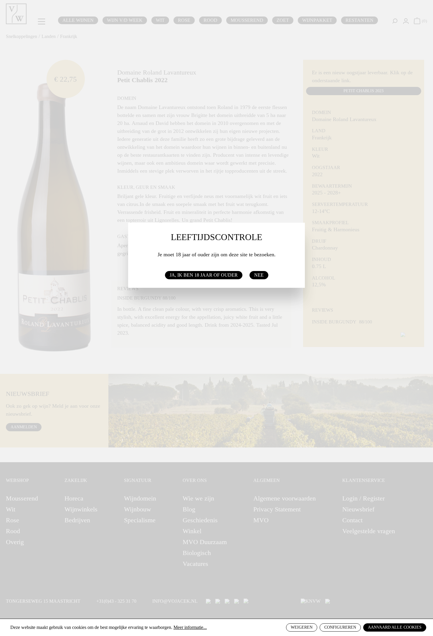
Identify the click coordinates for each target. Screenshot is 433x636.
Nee (259, 274)
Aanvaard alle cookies (395, 627)
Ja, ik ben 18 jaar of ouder (204, 274)
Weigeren (302, 627)
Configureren (340, 627)
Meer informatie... (190, 627)
